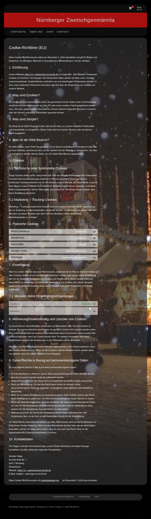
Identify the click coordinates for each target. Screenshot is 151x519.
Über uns (36, 32)
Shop (50, 32)
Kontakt (63, 32)
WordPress (74, 506)
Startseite (18, 32)
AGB (97, 496)
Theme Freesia (55, 506)
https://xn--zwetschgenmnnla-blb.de (41, 74)
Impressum (84, 496)
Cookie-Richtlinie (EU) (63, 496)
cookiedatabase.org (50, 480)
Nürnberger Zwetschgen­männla (75, 20)
